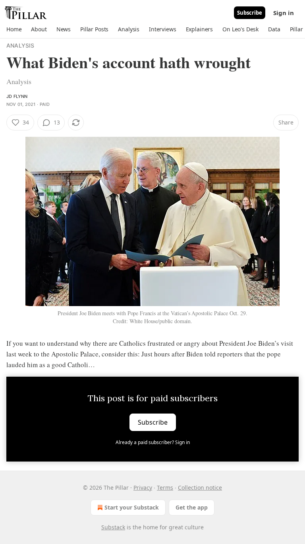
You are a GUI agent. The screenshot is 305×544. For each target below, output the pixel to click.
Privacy (142, 487)
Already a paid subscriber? (153, 442)
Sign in (283, 13)
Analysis (20, 45)
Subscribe (249, 12)
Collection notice (200, 487)
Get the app (192, 507)
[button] (14, 29)
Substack (113, 527)
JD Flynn (17, 96)
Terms (165, 487)
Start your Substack (131, 507)
